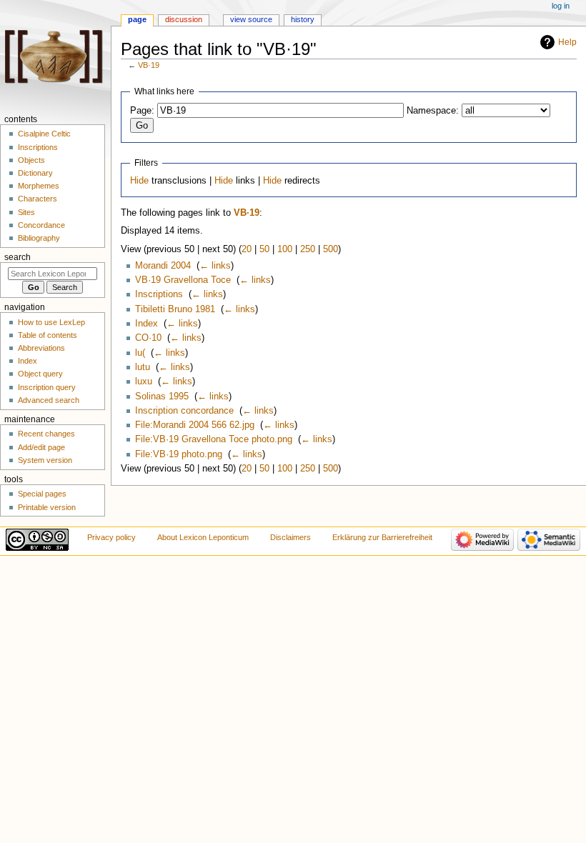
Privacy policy (111, 537)
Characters (37, 198)
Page (137, 19)
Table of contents (47, 335)
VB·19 (148, 65)
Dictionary (35, 173)
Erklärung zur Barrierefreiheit (382, 537)
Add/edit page (41, 447)
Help (567, 42)
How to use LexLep (51, 322)
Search (17, 257)
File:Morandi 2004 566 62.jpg (194, 425)
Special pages (42, 493)
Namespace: (433, 111)
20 (247, 249)
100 (284, 249)
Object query (40, 373)
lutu (142, 367)
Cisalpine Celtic (44, 133)
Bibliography (39, 238)
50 (264, 249)
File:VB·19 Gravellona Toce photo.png (213, 439)
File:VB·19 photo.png (178, 454)
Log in (561, 5)
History (302, 19)
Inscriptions (159, 294)
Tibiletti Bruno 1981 (175, 309)
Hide (139, 181)
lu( (140, 353)
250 (307, 249)
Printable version (47, 507)
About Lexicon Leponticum (203, 537)
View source (251, 19)
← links (215, 266)
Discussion (183, 19)
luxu (143, 381)
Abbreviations (41, 348)
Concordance (41, 225)
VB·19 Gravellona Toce (183, 280)
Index (146, 324)
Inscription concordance (184, 411)
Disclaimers (290, 537)
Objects (31, 160)
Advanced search (48, 400)
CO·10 (148, 338)
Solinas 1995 (162, 396)
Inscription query (47, 387)
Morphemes (38, 185)
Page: (142, 111)
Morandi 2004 (163, 266)
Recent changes (46, 433)
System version (45, 460)
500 (330, 249)
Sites (26, 212)
